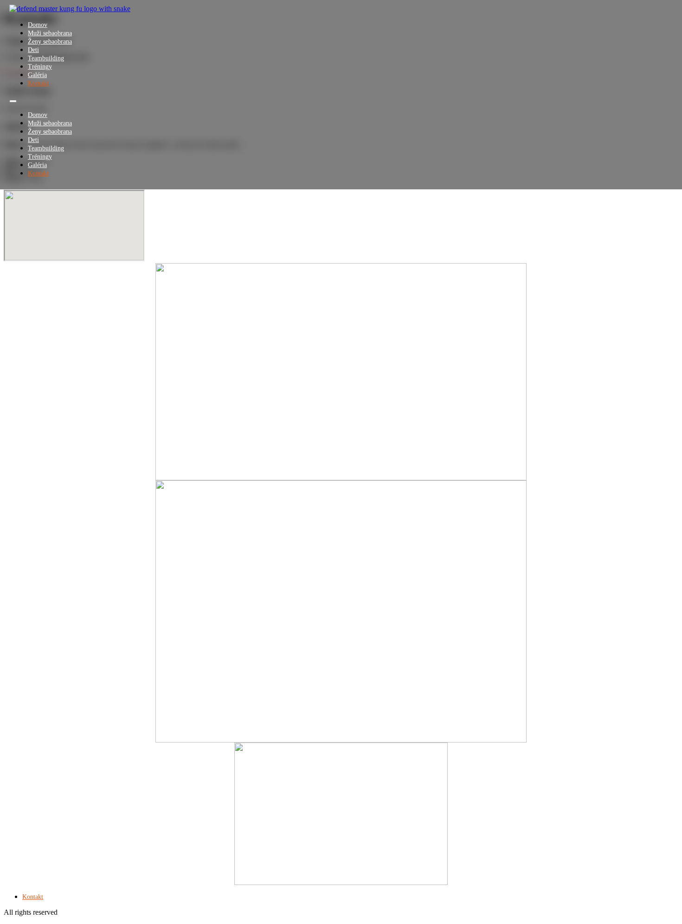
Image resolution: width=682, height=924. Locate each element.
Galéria (37, 74)
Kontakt (38, 83)
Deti (33, 49)
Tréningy (40, 66)
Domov (37, 24)
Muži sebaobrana (50, 33)
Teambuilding (46, 58)
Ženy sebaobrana (50, 41)
